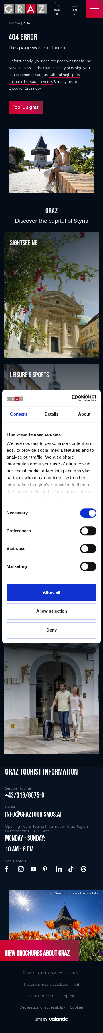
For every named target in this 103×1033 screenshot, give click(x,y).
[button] (8, 869)
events (47, 81)
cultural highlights (64, 75)
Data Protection (43, 996)
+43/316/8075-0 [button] (24, 795)
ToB (76, 984)
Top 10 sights (26, 107)
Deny (51, 629)
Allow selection (51, 611)
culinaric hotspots (24, 81)
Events (74, 11)
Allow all (51, 592)
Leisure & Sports (29, 375)
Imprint (67, 996)
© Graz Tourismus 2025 (42, 973)
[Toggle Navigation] (94, 9)
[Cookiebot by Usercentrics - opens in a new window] (72, 398)
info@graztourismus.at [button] (33, 814)
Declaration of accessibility (42, 1007)
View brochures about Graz (37, 953)
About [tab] (84, 414)
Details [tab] (52, 414)
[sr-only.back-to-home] (26, 9)
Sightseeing (24, 243)
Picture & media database (46, 984)
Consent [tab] (18, 414)
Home (14, 23)
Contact (74, 973)
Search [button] (57, 11)
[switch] (88, 530)
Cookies (77, 1007)
